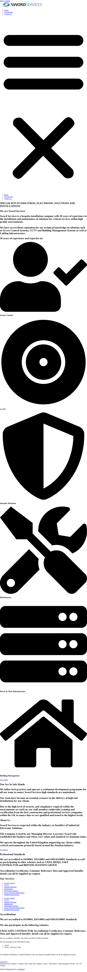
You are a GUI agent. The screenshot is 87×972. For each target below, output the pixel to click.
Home (6, 10)
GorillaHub (21, 969)
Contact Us (8, 14)
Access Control (9, 883)
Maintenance (8, 889)
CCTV (6, 885)
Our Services (8, 12)
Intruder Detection (10, 887)
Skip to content (5, 1)
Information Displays (11, 891)
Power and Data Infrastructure (14, 893)
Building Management (11, 895)
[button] (43, 104)
